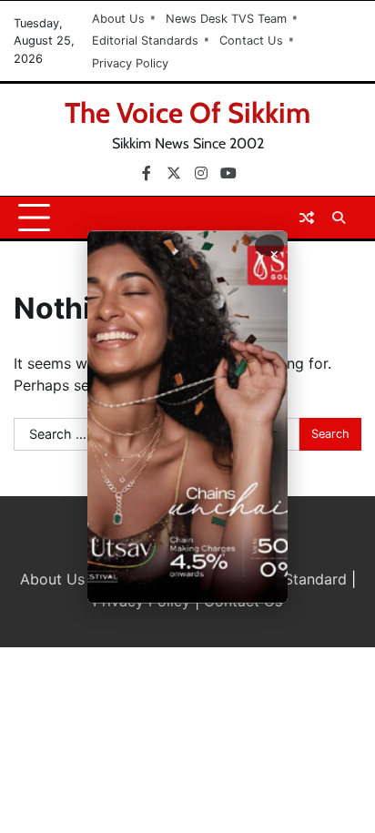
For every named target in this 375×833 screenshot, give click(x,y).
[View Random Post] (306, 217)
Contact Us (251, 40)
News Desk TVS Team (226, 18)
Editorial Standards (145, 40)
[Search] (338, 217)
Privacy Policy (130, 63)
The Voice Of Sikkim (187, 113)
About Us (118, 18)
